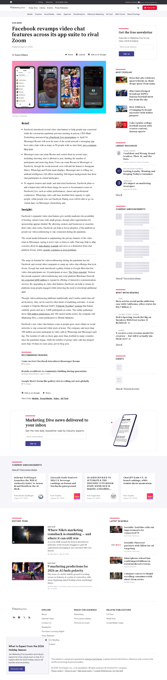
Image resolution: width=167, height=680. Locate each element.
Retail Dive (49, 2)
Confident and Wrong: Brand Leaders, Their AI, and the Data (139, 156)
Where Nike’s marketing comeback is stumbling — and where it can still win (69, 534)
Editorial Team (48, 618)
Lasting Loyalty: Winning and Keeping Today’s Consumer (139, 172)
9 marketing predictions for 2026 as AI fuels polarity (68, 568)
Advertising (79, 614)
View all (119, 195)
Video (59, 14)
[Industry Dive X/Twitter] (24, 617)
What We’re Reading (50, 640)
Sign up (126, 54)
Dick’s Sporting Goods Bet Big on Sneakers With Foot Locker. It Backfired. (133, 320)
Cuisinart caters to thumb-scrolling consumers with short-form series (139, 576)
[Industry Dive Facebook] (19, 617)
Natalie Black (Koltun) (31, 374)
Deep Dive (33, 8)
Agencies (67, 14)
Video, (57, 398)
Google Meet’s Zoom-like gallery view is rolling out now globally (55, 381)
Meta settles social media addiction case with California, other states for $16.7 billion (136, 304)
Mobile (30, 14)
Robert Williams (21, 55)
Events (50, 8)
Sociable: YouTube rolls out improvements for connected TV (139, 530)
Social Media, (46, 398)
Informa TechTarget (93, 659)
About (44, 614)
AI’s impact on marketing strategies (137, 185)
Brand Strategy (134, 14)
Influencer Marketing (96, 14)
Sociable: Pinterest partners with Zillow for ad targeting (139, 545)
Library (42, 8)
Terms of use (70, 671)
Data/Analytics (79, 14)
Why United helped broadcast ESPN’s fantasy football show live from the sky (141, 95)
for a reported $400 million (34, 279)
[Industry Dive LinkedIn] (14, 617)
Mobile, (36, 398)
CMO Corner (120, 14)
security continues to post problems (59, 249)
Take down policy (84, 671)
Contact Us (46, 623)
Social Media (49, 14)
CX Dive (40, 2)
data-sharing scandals (49, 245)
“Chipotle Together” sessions (69, 305)
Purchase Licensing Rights (53, 631)
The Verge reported (78, 272)
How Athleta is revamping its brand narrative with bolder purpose (141, 111)
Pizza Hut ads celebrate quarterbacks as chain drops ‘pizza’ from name (142, 80)
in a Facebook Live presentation (61, 137)
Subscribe (151, 8)
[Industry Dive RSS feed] (29, 617)
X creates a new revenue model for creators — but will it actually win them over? (135, 336)
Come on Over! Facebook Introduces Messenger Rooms (51, 361)
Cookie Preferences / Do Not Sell (108, 671)
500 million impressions (38, 313)
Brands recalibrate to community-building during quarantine (54, 371)
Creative (38, 14)
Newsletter (46, 627)
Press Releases (61, 8)
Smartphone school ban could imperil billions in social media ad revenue (137, 561)
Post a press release (132, 278)
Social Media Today (62, 2)
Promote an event (131, 388)
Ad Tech (109, 14)
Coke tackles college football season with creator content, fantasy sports (140, 127)
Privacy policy (57, 671)
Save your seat (17, 669)
